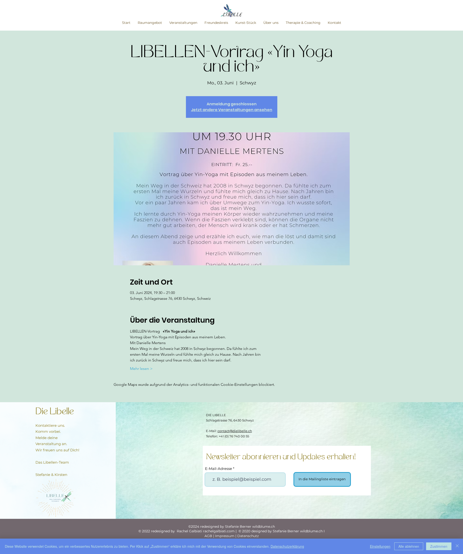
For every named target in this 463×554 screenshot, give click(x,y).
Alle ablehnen (408, 546)
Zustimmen (438, 546)
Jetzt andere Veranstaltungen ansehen (231, 110)
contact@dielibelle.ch (235, 431)
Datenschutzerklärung (287, 546)
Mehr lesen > (141, 368)
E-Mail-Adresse (218, 468)
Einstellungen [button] (380, 546)
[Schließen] (457, 546)
